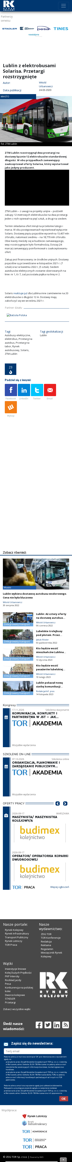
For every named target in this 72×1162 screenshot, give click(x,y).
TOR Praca (11, 944)
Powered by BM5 (36, 1157)
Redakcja (46, 941)
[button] (57, 809)
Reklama (46, 945)
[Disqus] (37, 501)
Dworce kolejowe (15, 995)
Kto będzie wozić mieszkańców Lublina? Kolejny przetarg (50, 652)
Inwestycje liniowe (15, 969)
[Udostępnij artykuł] (24, 392)
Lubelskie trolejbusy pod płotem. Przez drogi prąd (49, 634)
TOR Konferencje (51, 937)
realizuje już (20, 293)
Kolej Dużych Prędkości (18, 972)
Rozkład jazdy (13, 980)
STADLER (10, 998)
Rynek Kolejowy (14, 930)
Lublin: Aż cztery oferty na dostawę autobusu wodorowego (51, 617)
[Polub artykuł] (11, 392)
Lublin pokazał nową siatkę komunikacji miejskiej (49, 686)
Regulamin (47, 949)
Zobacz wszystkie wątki (16, 1009)
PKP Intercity (12, 976)
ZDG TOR (46, 934)
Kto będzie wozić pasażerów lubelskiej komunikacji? (49, 669)
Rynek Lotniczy (13, 941)
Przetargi (10, 1002)
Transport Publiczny (16, 937)
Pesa (8, 983)
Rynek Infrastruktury (17, 933)
